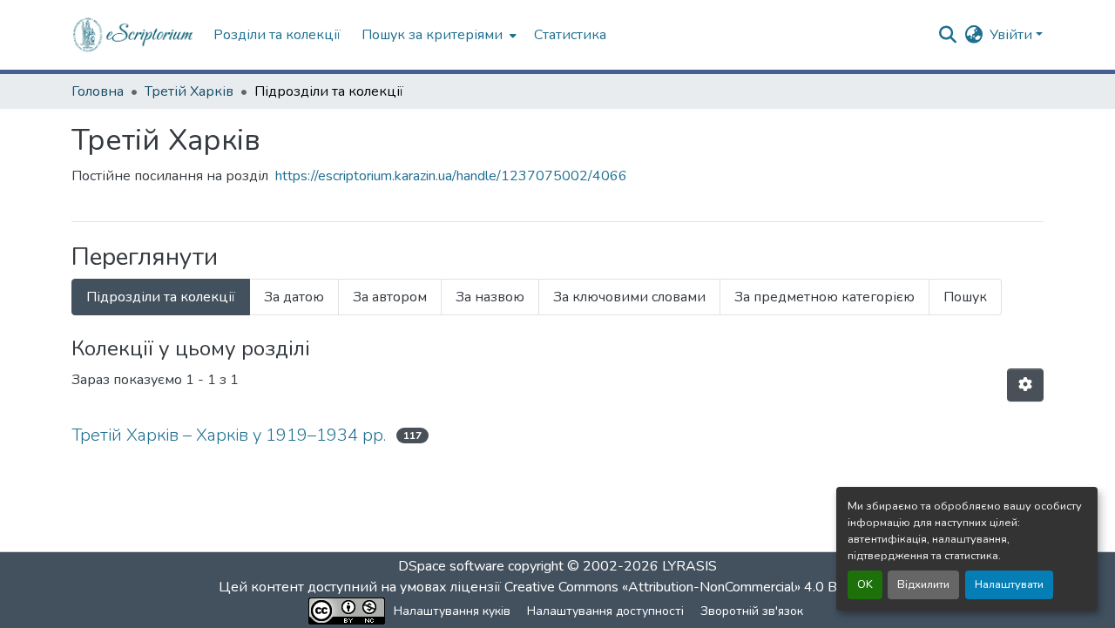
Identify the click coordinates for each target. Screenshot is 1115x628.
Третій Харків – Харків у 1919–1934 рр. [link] (228, 435)
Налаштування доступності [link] (605, 611)
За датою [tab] (294, 297)
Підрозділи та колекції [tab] (160, 297)
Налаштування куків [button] (452, 611)
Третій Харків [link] (189, 91)
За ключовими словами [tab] (629, 297)
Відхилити (923, 584)
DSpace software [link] (451, 566)
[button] (133, 34)
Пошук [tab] (965, 297)
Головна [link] (97, 91)
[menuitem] (437, 35)
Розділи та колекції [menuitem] (277, 34)
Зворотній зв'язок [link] (751, 611)
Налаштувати (1009, 584)
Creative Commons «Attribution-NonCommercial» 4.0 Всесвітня (699, 587)
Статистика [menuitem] (570, 34)
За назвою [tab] (490, 297)
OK (865, 584)
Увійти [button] (1013, 34)
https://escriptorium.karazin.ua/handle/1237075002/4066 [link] (451, 176)
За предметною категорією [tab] (824, 297)
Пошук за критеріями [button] (432, 34)
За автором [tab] (390, 297)
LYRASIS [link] (689, 566)
